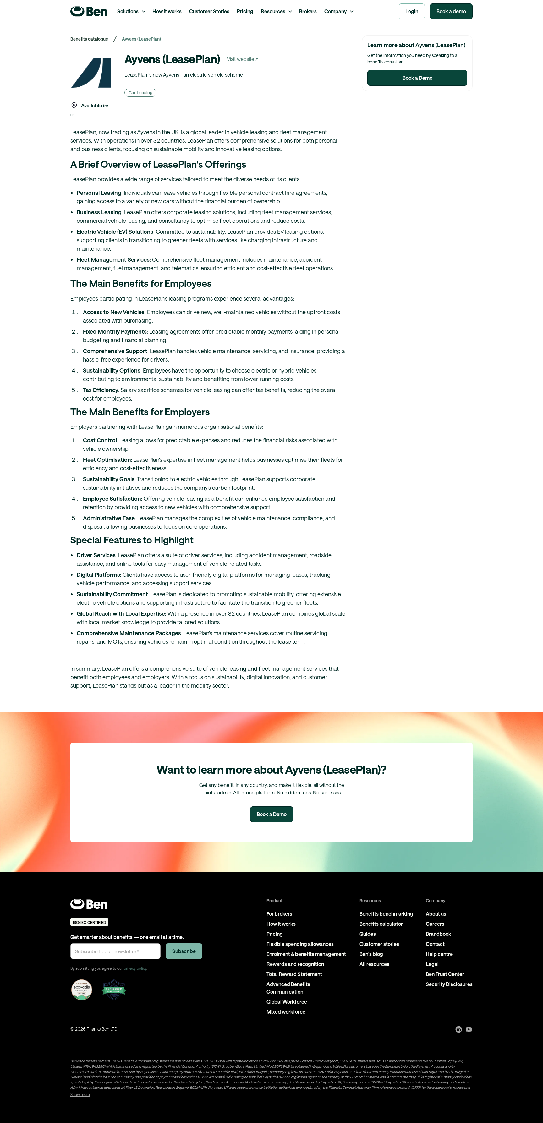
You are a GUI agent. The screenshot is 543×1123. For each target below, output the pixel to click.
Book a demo (451, 11)
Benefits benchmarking (386, 914)
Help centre (439, 954)
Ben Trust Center (445, 974)
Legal (432, 964)
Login (411, 11)
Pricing (245, 11)
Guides (367, 934)
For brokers (279, 914)
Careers (435, 924)
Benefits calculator (381, 924)
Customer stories (379, 944)
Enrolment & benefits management (306, 954)
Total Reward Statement (294, 974)
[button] (131, 11)
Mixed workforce (285, 1012)
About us (436, 914)
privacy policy (135, 968)
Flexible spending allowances (300, 944)
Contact (435, 944)
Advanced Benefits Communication (288, 988)
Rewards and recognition (295, 964)
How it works (167, 11)
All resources (374, 964)
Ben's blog (371, 954)
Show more (80, 1094)
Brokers (308, 11)
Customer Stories (209, 11)
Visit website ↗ (242, 59)
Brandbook (438, 934)
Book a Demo (417, 78)
